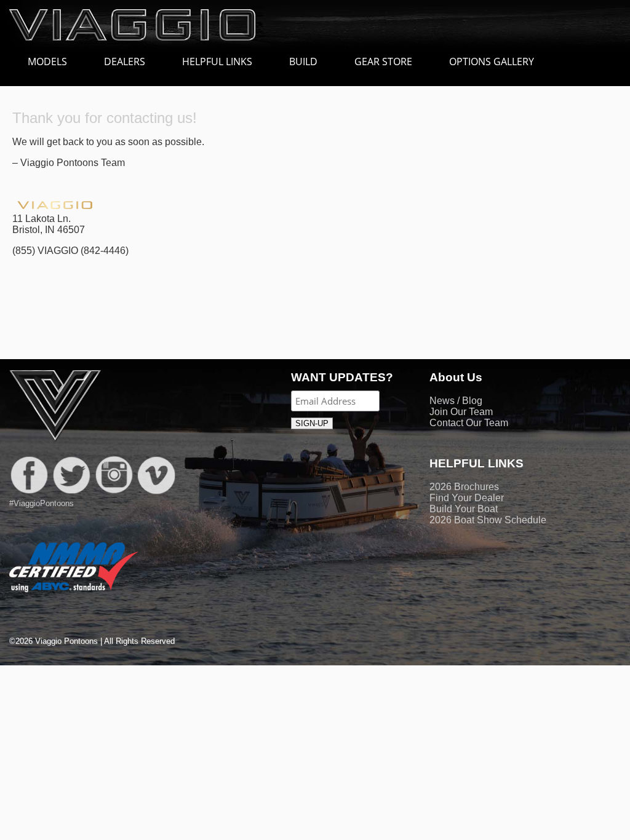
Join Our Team (461, 411)
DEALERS (124, 61)
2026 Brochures (464, 486)
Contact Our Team (468, 423)
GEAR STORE (383, 61)
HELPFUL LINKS (217, 61)
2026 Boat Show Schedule (487, 520)
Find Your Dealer (466, 498)
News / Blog (455, 400)
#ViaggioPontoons (41, 503)
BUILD (303, 61)
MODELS (47, 61)
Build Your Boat (463, 509)
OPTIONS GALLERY (491, 61)
